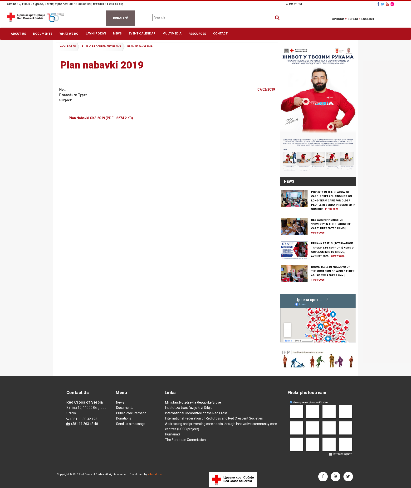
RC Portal (295, 4)
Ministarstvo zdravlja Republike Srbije (193, 402)
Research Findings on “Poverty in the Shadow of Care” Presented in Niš (331, 224)
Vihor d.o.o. (155, 474)
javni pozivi (67, 46)
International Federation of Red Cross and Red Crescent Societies (214, 418)
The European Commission (185, 440)
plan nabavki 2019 (139, 46)
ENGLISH (367, 19)
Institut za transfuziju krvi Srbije (188, 408)
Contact (220, 33)
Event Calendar (142, 33)
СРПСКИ (339, 19)
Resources (197, 33)
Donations (123, 418)
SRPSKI (353, 19)
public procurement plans (101, 46)
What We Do (68, 33)
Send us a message (131, 424)
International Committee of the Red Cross (196, 413)
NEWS (289, 181)
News (117, 33)
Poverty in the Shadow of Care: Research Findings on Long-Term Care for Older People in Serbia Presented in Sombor (333, 200)
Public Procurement (131, 413)
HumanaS (172, 434)
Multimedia (171, 33)
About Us (18, 33)
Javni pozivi (95, 33)
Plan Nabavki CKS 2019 (101, 118)
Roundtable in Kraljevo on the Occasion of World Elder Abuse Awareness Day (333, 271)
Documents (42, 33)
